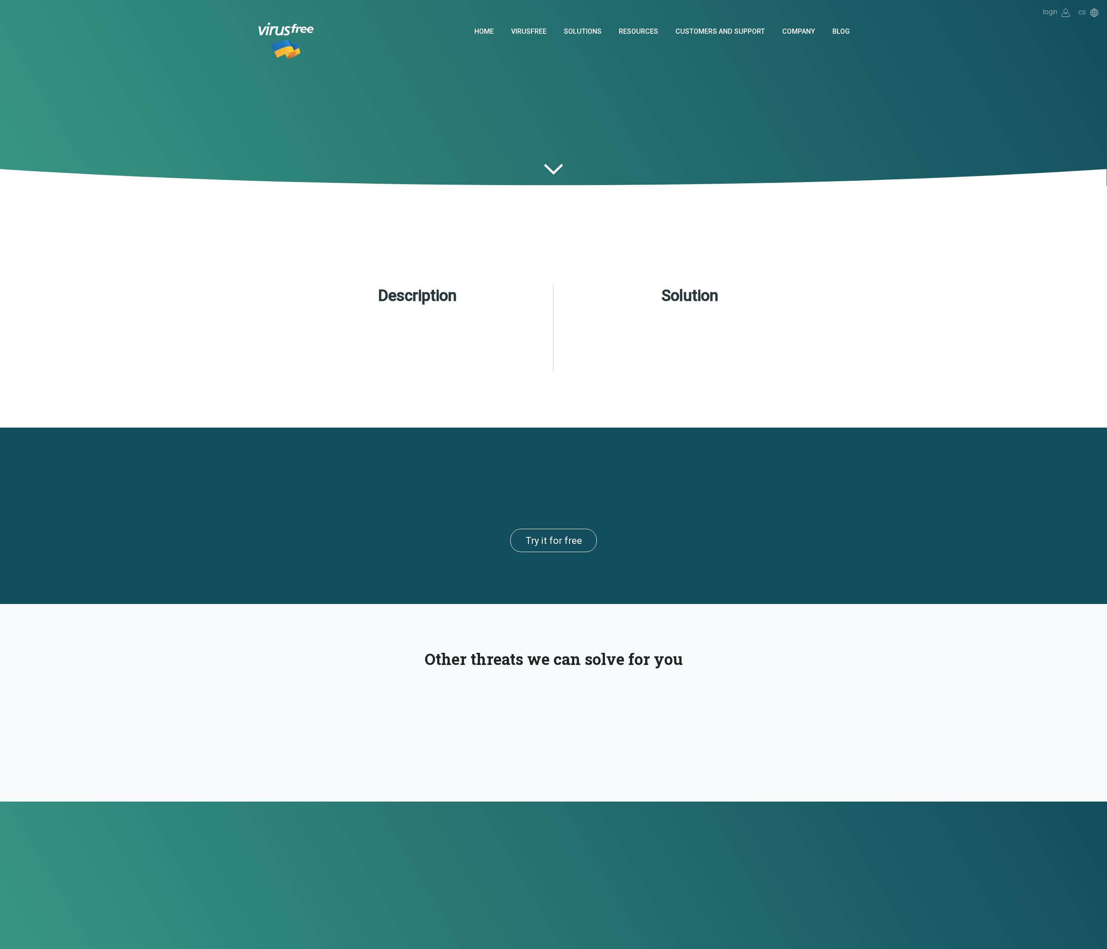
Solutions (582, 31)
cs (1082, 12)
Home (484, 31)
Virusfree (529, 31)
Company (798, 31)
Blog (841, 31)
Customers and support (720, 31)
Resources (638, 31)
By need (355, 208)
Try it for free (553, 540)
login (1050, 12)
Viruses (389, 208)
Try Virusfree (384, 29)
